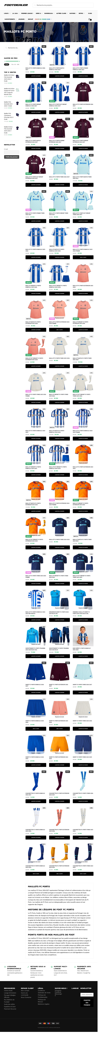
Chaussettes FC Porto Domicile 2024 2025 (35, 866)
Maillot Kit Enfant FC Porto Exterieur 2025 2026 (34, 359)
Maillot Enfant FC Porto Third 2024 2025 (58, 576)
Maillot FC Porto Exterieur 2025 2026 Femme (59, 322)
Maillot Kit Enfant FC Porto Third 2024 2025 (81, 576)
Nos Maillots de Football (9, 1001)
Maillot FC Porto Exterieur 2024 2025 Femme (59, 504)
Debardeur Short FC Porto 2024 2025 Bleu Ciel (59, 612)
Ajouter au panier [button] (36, 801)
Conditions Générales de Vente (44, 992)
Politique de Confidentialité (42, 996)
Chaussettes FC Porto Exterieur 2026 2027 (59, 794)
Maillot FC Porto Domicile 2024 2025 (35, 431)
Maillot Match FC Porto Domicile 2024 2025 (56, 431)
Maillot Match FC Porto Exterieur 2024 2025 (33, 504)
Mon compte (25, 990)
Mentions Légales (43, 1004)
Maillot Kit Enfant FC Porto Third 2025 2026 (81, 395)
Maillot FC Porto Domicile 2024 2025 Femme (82, 431)
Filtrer (6, 64)
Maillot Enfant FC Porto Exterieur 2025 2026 (80, 322)
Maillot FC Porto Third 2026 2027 (59, 177)
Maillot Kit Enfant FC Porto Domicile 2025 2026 (58, 286)
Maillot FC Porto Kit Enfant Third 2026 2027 (81, 213)
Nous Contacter (26, 997)
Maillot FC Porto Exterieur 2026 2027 (83, 105)
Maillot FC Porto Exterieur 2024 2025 (83, 467)
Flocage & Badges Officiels (10, 996)
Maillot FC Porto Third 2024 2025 (59, 539)
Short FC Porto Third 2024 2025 (82, 757)
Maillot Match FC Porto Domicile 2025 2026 (56, 250)
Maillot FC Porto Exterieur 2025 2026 (83, 286)
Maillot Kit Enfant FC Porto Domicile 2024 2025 (58, 467)
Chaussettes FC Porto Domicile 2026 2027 (35, 794)
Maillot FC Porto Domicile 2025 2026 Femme (82, 250)
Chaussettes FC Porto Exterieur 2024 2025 (59, 866)
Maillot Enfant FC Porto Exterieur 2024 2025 (80, 504)
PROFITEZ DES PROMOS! (87, 1002)
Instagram (58, 990)
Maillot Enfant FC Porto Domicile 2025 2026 (33, 286)
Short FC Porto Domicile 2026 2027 (35, 685)
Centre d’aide (8, 990)
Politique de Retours (42, 1001)
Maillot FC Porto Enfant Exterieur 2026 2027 (80, 141)
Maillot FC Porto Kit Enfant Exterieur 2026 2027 (34, 177)
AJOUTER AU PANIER (36, 75)
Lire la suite (83, 257)
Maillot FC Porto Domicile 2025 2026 (35, 250)
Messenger (58, 994)
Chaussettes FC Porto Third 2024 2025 (83, 866)
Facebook (58, 992)
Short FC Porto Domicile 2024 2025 (35, 757)
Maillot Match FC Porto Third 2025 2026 (82, 359)
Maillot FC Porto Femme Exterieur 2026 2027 (56, 141)
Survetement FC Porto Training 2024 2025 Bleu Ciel (35, 649)
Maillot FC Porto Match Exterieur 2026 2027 (33, 141)
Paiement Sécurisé (10, 1009)
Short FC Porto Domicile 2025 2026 (35, 721)
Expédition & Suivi (10, 1006)
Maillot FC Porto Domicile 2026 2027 (35, 68)
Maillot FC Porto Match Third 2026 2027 (82, 177)
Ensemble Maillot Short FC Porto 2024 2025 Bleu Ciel (81, 612)
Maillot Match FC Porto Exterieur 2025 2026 (33, 322)
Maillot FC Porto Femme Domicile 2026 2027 (80, 68)
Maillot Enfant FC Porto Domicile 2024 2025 (33, 467)
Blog (5, 1011)
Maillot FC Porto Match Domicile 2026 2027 (56, 68)
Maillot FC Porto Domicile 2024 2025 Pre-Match (35, 612)
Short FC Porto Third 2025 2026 (82, 721)
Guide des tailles (9, 1004)
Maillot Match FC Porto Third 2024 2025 (82, 540)
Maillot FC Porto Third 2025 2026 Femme (36, 395)
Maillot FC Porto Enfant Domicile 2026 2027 (33, 105)
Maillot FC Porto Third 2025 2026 (59, 358)
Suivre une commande (24, 994)
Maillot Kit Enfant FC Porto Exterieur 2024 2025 (34, 540)
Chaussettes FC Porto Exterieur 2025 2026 (59, 830)
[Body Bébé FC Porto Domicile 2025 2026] (83, 635)
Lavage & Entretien (10, 993)
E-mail (6, 149)
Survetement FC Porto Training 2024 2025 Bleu (59, 649)
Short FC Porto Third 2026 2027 (82, 684)
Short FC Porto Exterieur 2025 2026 (58, 721)
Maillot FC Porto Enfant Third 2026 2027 (58, 213)
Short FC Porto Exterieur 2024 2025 (58, 757)
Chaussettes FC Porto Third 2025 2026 (83, 830)
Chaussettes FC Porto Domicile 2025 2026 (35, 830)
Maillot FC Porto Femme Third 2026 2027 (35, 213)
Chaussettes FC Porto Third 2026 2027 (83, 794)
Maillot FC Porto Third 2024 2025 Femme (36, 576)
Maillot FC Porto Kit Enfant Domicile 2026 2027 (58, 105)
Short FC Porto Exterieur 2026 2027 (58, 685)
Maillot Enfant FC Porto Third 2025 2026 (58, 395)
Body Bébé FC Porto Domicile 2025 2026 (82, 649)
